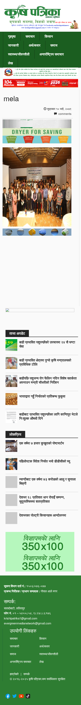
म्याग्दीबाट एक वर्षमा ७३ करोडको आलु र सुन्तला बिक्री (47, 481)
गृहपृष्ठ (12, 36)
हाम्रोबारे (14, 674)
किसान (49, 36)
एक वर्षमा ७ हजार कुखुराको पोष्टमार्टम (41, 443)
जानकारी (13, 45)
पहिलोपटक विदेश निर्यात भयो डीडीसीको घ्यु (44, 461)
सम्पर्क (26, 674)
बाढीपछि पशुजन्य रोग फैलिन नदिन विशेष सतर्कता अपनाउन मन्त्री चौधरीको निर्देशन (48, 380)
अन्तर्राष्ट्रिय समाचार (52, 54)
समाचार (30, 36)
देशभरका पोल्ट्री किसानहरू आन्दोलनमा (42, 515)
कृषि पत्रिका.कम (38, 679)
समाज (53, 45)
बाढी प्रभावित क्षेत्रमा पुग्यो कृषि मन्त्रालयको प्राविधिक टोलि (45, 362)
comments (64, 114)
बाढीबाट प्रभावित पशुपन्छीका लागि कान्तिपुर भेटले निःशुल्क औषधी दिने (48, 416)
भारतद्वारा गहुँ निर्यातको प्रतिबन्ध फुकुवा (42, 396)
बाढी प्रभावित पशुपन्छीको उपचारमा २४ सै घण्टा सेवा (47, 344)
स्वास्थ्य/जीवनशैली (18, 54)
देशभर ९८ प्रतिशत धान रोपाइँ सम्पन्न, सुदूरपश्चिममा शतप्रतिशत (42, 499)
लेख (10, 63)
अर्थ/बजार (34, 45)
